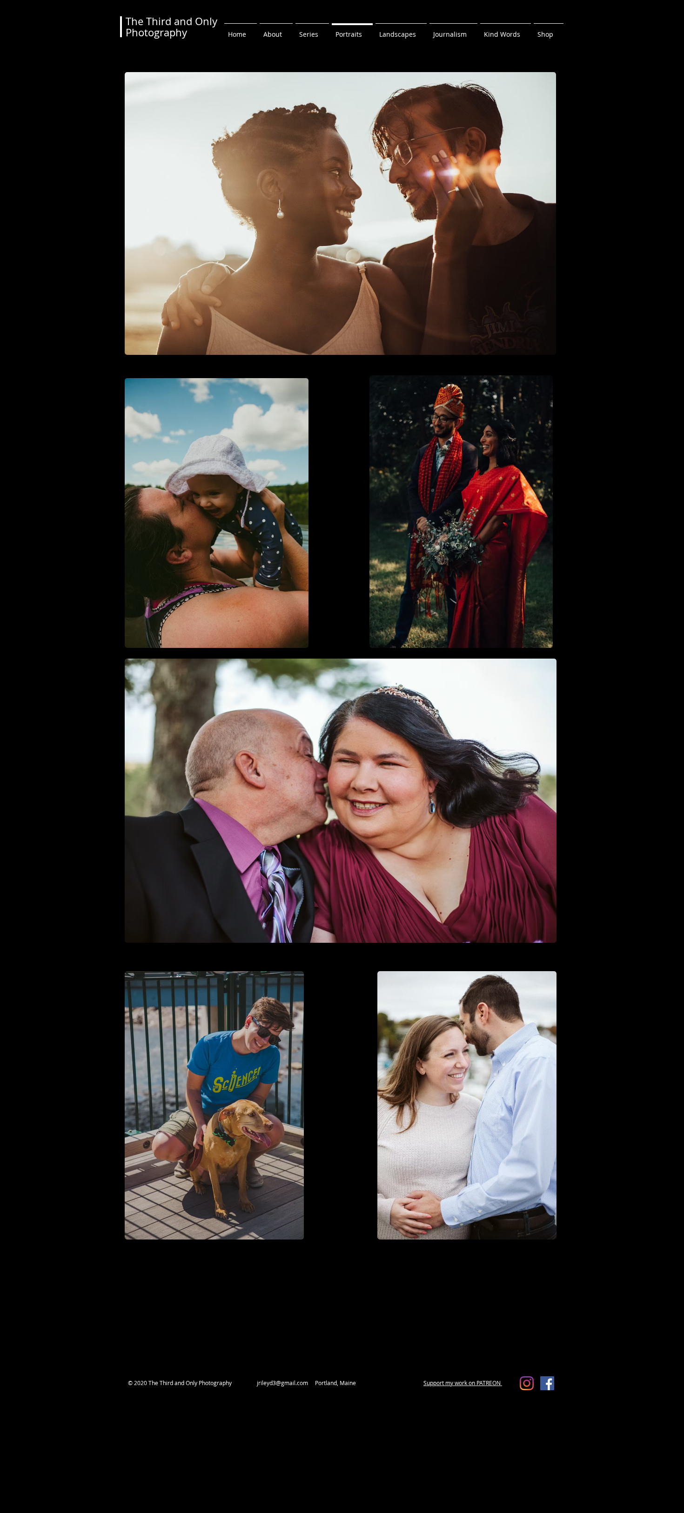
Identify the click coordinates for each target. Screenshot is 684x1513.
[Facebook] (547, 1383)
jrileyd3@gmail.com (282, 1382)
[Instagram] (527, 1383)
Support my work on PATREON (462, 1382)
